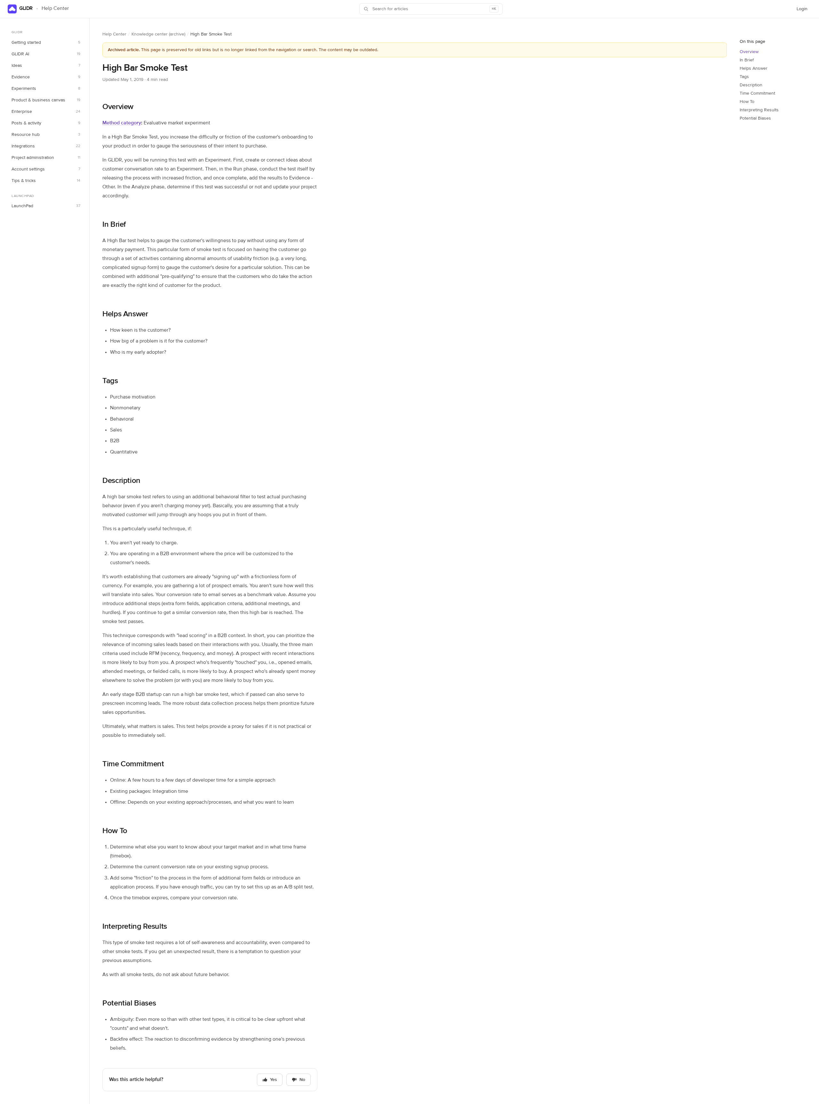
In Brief (114, 224)
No (302, 1079)
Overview (117, 107)
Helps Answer (125, 314)
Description (121, 481)
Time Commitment (133, 764)
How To (114, 831)
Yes (273, 1079)
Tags (110, 381)
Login (803, 10)
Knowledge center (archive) (158, 34)
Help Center (114, 34)
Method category (121, 123)
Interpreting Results (134, 926)
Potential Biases (129, 1003)
